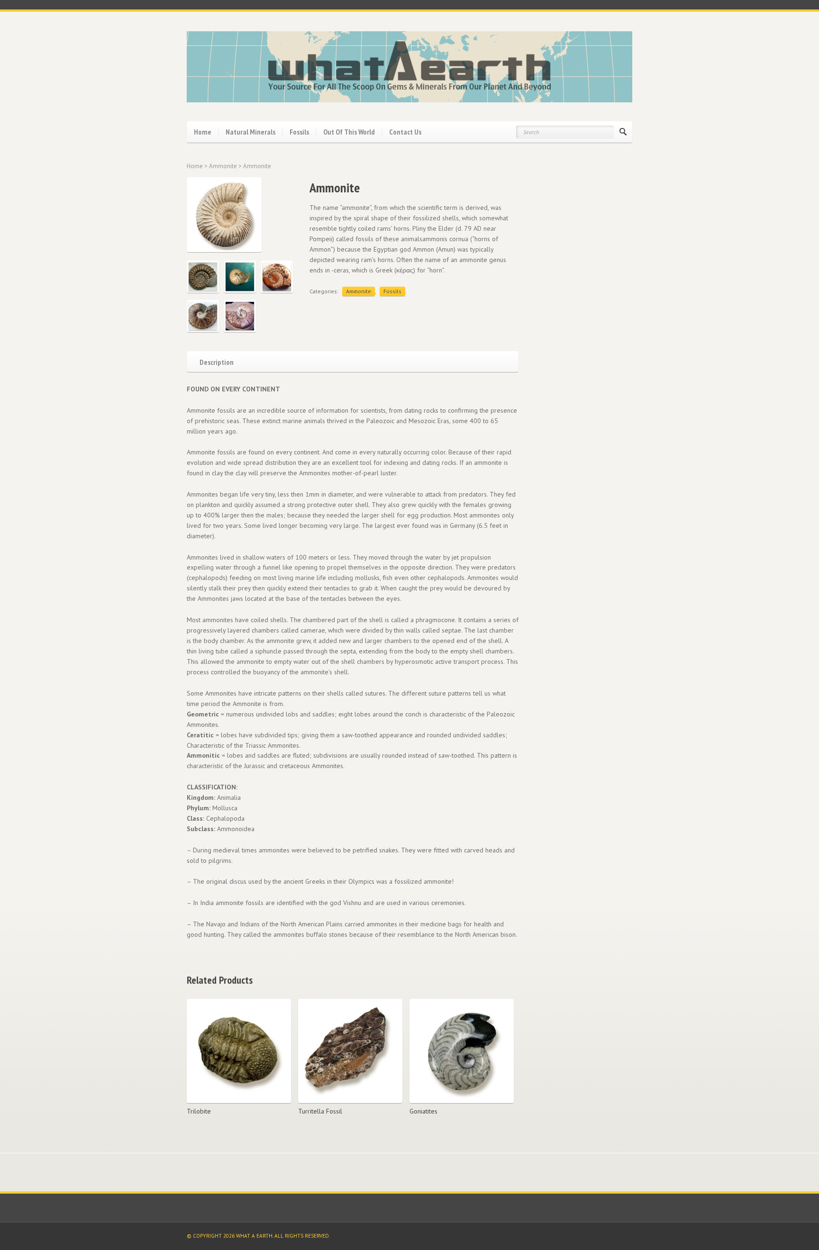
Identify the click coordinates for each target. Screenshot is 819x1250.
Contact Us (405, 131)
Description (217, 361)
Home (202, 131)
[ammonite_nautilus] (240, 277)
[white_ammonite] (240, 214)
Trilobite (199, 1111)
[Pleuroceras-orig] (203, 277)
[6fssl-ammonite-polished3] (277, 277)
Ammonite (223, 166)
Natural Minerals (250, 131)
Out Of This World (349, 131)
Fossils (299, 131)
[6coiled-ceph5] (203, 316)
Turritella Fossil (320, 1111)
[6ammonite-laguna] (240, 316)
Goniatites (423, 1111)
